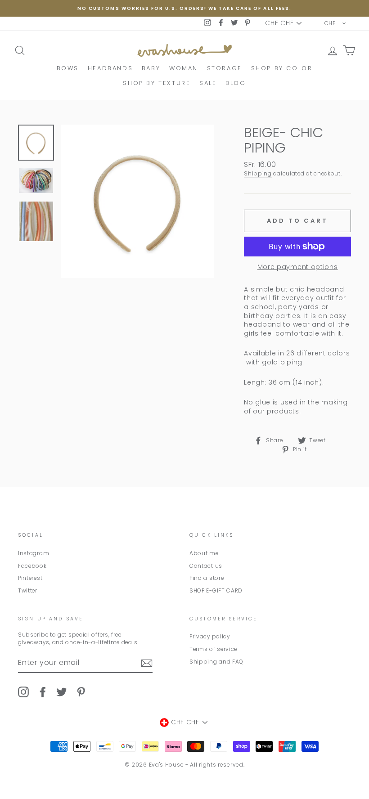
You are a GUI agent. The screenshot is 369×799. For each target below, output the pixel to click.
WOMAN (183, 68)
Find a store (206, 578)
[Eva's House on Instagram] (23, 692)
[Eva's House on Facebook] (42, 692)
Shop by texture (156, 83)
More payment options (297, 267)
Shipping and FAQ (216, 661)
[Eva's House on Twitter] (61, 692)
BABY (151, 68)
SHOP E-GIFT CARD (216, 590)
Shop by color (282, 68)
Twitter (27, 590)
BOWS (68, 68)
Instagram (33, 553)
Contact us (205, 566)
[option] (184, 8)
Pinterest (30, 578)
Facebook (32, 566)
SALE (207, 83)
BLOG (235, 83)
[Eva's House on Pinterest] (81, 692)
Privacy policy (209, 636)
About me (204, 553)
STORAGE (224, 68)
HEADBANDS (110, 68)
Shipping (258, 173)
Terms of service (213, 649)
